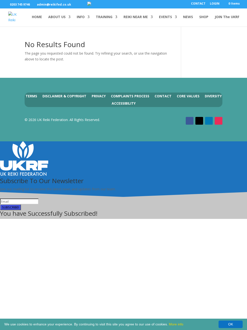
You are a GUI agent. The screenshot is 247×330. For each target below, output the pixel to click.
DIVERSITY (213, 96)
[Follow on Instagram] (218, 121)
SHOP (203, 17)
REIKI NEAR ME (136, 17)
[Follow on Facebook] (189, 121)
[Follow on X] (199, 121)
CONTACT (198, 4)
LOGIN (215, 4)
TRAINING (104, 17)
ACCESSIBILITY (124, 103)
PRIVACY (99, 96)
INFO (81, 17)
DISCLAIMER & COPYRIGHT (64, 96)
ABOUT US (57, 17)
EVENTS (165, 17)
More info (176, 324)
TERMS (31, 96)
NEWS (188, 17)
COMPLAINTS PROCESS (130, 96)
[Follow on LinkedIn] (209, 121)
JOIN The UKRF (227, 17)
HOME (37, 17)
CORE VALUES (188, 96)
